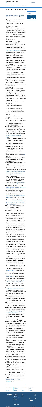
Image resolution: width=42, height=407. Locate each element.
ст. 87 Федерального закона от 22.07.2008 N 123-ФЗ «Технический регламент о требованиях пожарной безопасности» (15, 276)
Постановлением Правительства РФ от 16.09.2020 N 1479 (13, 379)
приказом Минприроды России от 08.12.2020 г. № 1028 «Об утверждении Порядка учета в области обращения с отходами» (16, 200)
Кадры (22, 396)
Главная (6, 8)
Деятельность (9, 8)
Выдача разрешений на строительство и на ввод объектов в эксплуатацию (9, 394)
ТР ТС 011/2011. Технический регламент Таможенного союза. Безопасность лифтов (15, 154)
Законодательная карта (24, 394)
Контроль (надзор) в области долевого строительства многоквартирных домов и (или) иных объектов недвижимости (17, 398)
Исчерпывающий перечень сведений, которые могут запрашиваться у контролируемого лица (17, 9)
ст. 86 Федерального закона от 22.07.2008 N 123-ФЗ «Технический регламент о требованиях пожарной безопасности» (15, 312)
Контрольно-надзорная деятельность (16, 8)
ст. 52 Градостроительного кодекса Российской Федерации (16, 67)
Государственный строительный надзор (26, 8)
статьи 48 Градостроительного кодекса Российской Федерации (13, 50)
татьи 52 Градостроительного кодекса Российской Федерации (16, 51)
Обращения (22, 395)
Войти (35, 406)
